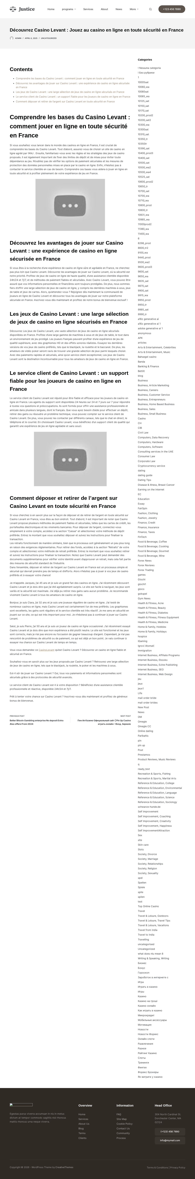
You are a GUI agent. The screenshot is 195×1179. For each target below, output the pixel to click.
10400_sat (143, 157)
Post (140, 749)
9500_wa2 (144, 262)
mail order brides (148, 702)
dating (141, 470)
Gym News (144, 598)
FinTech (142, 536)
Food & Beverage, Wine (151, 555)
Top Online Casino (148, 906)
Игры (141, 991)
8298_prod (144, 243)
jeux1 (141, 688)
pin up (141, 745)
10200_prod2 (145, 115)
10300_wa (143, 124)
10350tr (142, 143)
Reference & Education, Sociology (157, 802)
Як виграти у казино (150, 1076)
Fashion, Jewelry (147, 517)
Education (143, 498)
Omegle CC (144, 726)
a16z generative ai (148, 318)
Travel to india (146, 934)
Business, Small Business (152, 413)
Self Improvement (148, 811)
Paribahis (143, 735)
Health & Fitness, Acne (151, 603)
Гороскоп (143, 972)
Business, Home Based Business (156, 404)
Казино (142, 996)
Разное (142, 1048)
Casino (142, 418)
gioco (141, 588)
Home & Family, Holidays (152, 631)
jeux (140, 683)
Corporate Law (146, 461)
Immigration (145, 650)
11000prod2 (145, 224)
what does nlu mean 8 (150, 953)
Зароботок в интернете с (153, 977)
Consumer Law (146, 456)
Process (121, 1138)
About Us (83, 1123)
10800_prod (145, 205)
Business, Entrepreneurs (151, 399)
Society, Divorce (147, 854)
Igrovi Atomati (146, 645)
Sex (140, 835)
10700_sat (143, 191)
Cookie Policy (125, 1123)
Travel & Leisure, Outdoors (153, 915)
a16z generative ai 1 (149, 323)
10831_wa (143, 214)
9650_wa (143, 276)
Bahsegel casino (147, 356)
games (141, 574)
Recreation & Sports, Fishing (154, 773)
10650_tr (143, 186)
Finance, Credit (146, 522)
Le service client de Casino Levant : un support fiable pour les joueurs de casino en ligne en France (73, 96)
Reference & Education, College (156, 783)
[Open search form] (150, 9)
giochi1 (142, 584)
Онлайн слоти (146, 1038)
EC (139, 494)
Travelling (143, 939)
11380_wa (143, 228)
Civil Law (143, 432)
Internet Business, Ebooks (152, 659)
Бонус (141, 967)
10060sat (143, 91)
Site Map (122, 1119)
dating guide (145, 475)
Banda (141, 361)
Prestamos (144, 754)
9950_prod (144, 299)
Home (51, 9)
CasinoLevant (46, 649)
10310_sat (143, 134)
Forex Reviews (146, 565)
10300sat (143, 129)
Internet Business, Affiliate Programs (159, 655)
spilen (141, 896)
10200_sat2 (144, 119)
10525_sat (144, 176)
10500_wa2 (144, 167)
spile (140, 892)
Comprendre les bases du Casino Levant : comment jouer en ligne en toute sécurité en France (70, 78)
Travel (141, 910)
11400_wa (143, 233)
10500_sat (143, 162)
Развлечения (145, 1043)
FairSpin (142, 508)
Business (143, 380)
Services (88, 9)
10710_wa (143, 200)
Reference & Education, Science (156, 797)
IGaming (142, 641)
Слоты (142, 1057)
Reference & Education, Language (157, 792)
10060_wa (143, 86)
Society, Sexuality (148, 873)
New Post (143, 707)
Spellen (142, 882)
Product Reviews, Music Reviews (157, 759)
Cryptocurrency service (151, 465)
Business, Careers (148, 390)
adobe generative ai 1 (150, 328)
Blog (81, 1128)
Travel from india (147, 929)
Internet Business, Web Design (155, 674)
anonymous (144, 333)
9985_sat (143, 309)
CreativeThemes (64, 1167)
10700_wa (143, 195)
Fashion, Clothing (148, 513)
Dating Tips (144, 479)
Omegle (142, 721)
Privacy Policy (177, 1167)
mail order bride (147, 697)
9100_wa (143, 252)
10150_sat (143, 105)
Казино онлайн (147, 1005)
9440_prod (144, 257)
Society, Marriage (148, 858)
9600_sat (143, 271)
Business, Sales (146, 409)
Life (140, 693)
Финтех (142, 1067)
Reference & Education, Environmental (160, 787)
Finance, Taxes (146, 532)
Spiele (141, 887)
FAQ (119, 1114)
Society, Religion (147, 868)
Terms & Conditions (157, 1167)
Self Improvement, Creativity (154, 821)
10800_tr (143, 210)
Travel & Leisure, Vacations (153, 925)
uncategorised (146, 944)
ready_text (144, 768)
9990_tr (142, 314)
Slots (141, 849)
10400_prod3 (145, 153)
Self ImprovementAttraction (154, 830)
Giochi (141, 579)
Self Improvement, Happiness (155, 825)
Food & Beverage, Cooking (153, 546)
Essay (141, 503)
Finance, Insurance (148, 527)
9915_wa (143, 295)
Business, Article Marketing (153, 385)
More (133, 9)
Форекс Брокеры (148, 1072)
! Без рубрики (146, 72)
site (140, 840)
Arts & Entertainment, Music (154, 352)
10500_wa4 (144, 172)
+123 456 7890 (172, 9)
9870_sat (143, 285)
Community (123, 1133)
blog (140, 375)
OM (140, 716)
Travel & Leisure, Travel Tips (154, 920)
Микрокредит (146, 1015)
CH (140, 423)
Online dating (145, 730)
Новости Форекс (148, 1034)
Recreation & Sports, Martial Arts (157, 778)
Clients (82, 1138)
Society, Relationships (150, 863)
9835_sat (143, 280)
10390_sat (143, 148)
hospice (142, 636)
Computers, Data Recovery (153, 437)
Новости (143, 1029)
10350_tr (143, 138)
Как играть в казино (150, 1010)
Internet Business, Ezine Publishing (157, 664)
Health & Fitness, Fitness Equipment (158, 617)
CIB (140, 427)
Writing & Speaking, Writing (153, 958)
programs (67, 9)
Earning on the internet (151, 489)
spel (140, 877)
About (104, 9)
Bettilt (141, 371)
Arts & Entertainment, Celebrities (157, 347)
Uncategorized (49, 38)
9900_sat (143, 290)
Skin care (143, 844)
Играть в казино (148, 986)
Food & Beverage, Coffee (152, 541)
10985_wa (143, 219)
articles (142, 342)
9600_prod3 (145, 266)
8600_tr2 (143, 247)
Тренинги (143, 1062)
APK (140, 337)
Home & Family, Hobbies (152, 626)
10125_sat (143, 101)
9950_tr (142, 304)
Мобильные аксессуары (152, 1020)
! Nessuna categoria (149, 67)
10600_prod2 (145, 181)
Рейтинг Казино (147, 1053)
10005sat (143, 82)
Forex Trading (146, 570)
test (140, 901)
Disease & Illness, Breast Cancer (156, 484)
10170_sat (143, 110)
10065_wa (143, 96)
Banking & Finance (148, 366)
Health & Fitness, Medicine (153, 622)
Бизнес (142, 963)
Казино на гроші (147, 1001)
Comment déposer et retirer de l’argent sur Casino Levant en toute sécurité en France (65, 101)
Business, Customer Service (154, 394)
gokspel (142, 593)
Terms (81, 1133)
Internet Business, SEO (151, 669)
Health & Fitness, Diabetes (153, 612)
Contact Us (123, 1128)
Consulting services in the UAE (155, 451)
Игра (141, 982)
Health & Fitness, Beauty (152, 607)
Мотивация (144, 1024)
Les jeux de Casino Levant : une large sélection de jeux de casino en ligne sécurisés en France (70, 91)
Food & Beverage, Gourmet (153, 551)
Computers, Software (150, 446)
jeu (139, 678)
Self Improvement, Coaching (154, 816)
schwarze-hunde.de (149, 806)
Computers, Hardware (150, 442)
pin (139, 740)
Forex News (144, 560)
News (119, 9)
